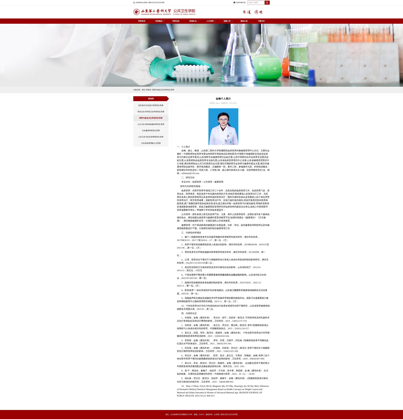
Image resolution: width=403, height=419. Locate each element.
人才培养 (210, 21)
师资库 (148, 90)
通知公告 (244, 21)
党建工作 (227, 21)
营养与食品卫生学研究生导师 (163, 90)
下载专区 (261, 21)
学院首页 (141, 21)
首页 (143, 90)
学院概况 (158, 21)
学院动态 (175, 21)
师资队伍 (193, 21)
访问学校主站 (241, 2)
